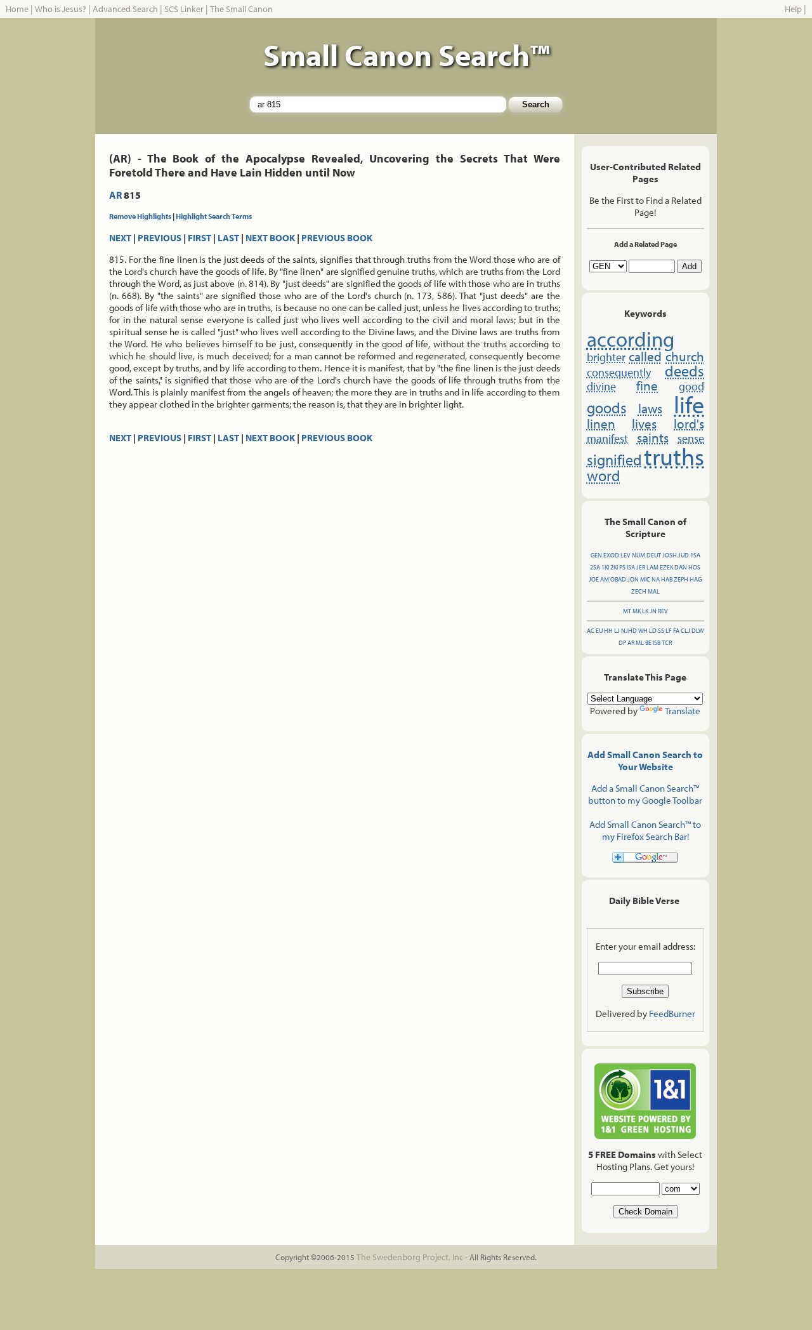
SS (661, 631)
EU (599, 631)
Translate (682, 711)
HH (608, 631)
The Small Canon (241, 9)
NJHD (629, 631)
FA (676, 631)
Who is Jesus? (60, 9)
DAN (680, 567)
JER (640, 567)
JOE (594, 579)
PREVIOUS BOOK (336, 238)
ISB (656, 643)
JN (653, 611)
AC (590, 631)
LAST (228, 238)
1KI (605, 567)
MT (627, 611)
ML (640, 643)
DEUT (653, 555)
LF (668, 631)
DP (622, 643)
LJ (617, 631)
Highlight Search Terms (214, 216)
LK (645, 611)
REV (663, 611)
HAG (696, 579)
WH (643, 631)
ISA (631, 567)
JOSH (669, 555)
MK (636, 611)
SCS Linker (184, 9)
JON (633, 579)
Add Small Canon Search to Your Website (645, 760)
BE (648, 643)
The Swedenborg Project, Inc (410, 1257)
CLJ (685, 631)
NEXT (120, 238)
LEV (625, 555)
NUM (638, 555)
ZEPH (681, 579)
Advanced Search (125, 9)
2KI (614, 567)
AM (604, 579)
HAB (666, 579)
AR (115, 195)
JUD (683, 555)
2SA (595, 567)
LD (653, 631)
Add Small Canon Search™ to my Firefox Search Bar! (645, 830)
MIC (645, 579)
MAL (654, 591)
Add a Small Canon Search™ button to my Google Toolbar (645, 794)
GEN (596, 555)
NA (656, 579)
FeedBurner (672, 1013)
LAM (652, 567)
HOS (694, 567)
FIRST (199, 238)
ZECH (638, 591)
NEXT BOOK (270, 238)
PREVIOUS (159, 238)
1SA (695, 555)
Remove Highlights (140, 216)
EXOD (611, 555)
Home (17, 9)
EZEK (666, 567)
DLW (697, 631)
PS (622, 567)
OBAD (618, 579)
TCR (667, 643)
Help (793, 9)
